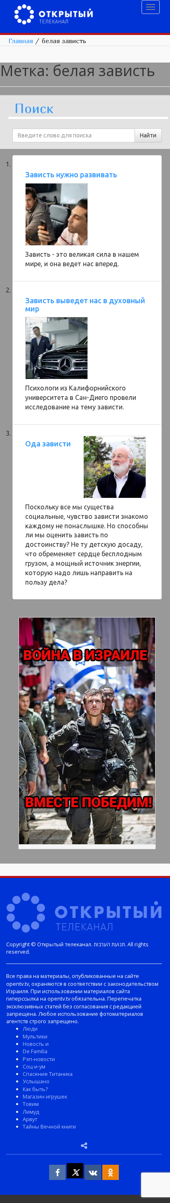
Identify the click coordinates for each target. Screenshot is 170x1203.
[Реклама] (87, 732)
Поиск (33, 109)
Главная (20, 41)
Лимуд (31, 1111)
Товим (31, 1104)
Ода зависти (48, 443)
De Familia (35, 1051)
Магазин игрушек (45, 1096)
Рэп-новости (39, 1059)
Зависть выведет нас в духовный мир (85, 304)
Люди (30, 1028)
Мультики (35, 1036)
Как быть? (35, 1089)
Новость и (36, 1043)
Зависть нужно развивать (71, 174)
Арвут (30, 1119)
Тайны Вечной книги (49, 1126)
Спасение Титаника (48, 1074)
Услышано (36, 1081)
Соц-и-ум (34, 1066)
